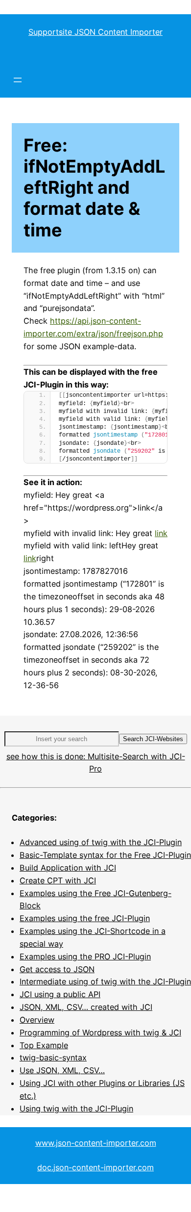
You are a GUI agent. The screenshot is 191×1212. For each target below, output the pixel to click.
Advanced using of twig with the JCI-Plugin (101, 842)
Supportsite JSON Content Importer (95, 32)
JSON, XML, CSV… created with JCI (86, 1007)
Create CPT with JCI (58, 880)
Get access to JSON (57, 969)
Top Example (44, 1045)
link (161, 533)
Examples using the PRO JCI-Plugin (85, 956)
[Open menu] (18, 80)
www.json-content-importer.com (95, 1143)
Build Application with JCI (68, 868)
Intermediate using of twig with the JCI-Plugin (105, 981)
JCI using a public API (60, 994)
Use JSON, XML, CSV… (62, 1070)
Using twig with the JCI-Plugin (76, 1108)
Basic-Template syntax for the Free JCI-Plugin (105, 855)
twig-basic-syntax (53, 1057)
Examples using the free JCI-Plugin (85, 918)
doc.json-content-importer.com (95, 1167)
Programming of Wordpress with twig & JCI (100, 1032)
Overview (37, 1020)
